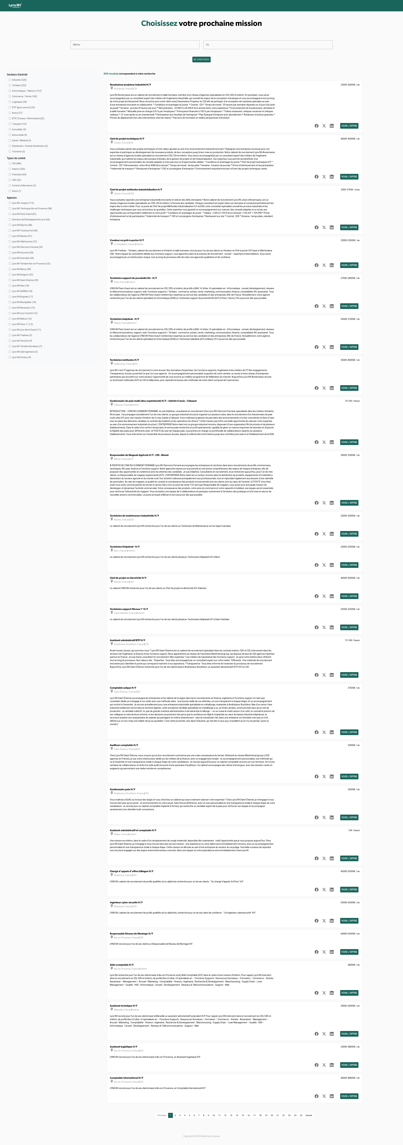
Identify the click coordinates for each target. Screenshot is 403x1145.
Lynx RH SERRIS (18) (22, 291)
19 (266, 1115)
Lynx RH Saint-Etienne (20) (25, 280)
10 (214, 1115)
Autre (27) (17, 113)
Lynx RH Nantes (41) (22, 236)
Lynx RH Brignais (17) (22, 296)
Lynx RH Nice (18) (20, 285)
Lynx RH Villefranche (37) (24, 241)
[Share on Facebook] (316, 126)
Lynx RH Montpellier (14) (24, 302)
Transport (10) (19, 124)
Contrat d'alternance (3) (24, 185)
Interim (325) (18, 169)
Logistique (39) (19, 102)
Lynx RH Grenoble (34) (23, 258)
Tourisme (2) (18, 151)
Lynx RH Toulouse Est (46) (25, 230)
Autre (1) (16, 191)
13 (231, 1115)
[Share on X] (324, 126)
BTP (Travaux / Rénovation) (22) (28, 118)
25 (301, 1115)
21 (278, 1115)
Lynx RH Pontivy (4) (21, 357)
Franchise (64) (19, 174)
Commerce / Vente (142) (24, 96)
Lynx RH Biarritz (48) (22, 225)
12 (225, 1115)
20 (272, 1115)
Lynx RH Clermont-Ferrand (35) (27, 247)
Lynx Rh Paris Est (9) (22, 341)
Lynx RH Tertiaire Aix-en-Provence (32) (31, 263)
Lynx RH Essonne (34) (22, 252)
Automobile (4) (19, 135)
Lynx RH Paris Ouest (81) (24, 214)
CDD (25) (16, 180)
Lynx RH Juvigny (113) (23, 203)
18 (260, 1115)
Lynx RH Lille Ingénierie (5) (25, 352)
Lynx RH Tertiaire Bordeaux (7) (27, 346)
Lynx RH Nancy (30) (21, 269)
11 (219, 1115)
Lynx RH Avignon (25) (22, 274)
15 (243, 1115)
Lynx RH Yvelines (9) (22, 335)
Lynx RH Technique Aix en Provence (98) (32, 208)
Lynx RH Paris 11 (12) (22, 324)
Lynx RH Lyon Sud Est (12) (24, 313)
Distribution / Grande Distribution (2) (30, 146)
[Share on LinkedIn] (331, 126)
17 (254, 1115)
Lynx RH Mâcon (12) (22, 318)
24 (295, 1115)
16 (248, 1115)
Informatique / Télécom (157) (27, 91)
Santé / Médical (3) (21, 140)
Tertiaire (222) (19, 85)
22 (283, 1115)
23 (289, 1115)
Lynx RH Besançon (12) (23, 307)
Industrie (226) (19, 80)
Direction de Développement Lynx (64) (31, 219)
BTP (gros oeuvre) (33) (23, 107)
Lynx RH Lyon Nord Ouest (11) (26, 329)
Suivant (309, 1115)
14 (237, 1115)
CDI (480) (16, 163)
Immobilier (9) (19, 129)
